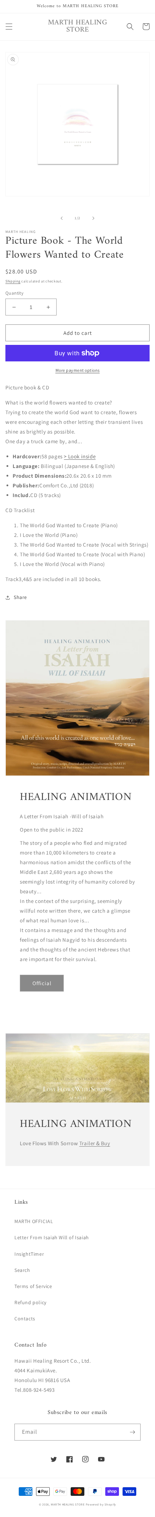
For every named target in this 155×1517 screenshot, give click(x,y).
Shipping (13, 281)
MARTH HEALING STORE (67, 1504)
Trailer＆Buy (94, 1143)
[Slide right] (93, 218)
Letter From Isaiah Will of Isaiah (51, 1237)
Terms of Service (33, 1286)
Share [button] (20, 597)
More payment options (78, 370)
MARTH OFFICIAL (33, 1221)
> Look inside (80, 456)
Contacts (24, 1318)
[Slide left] (62, 218)
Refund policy (30, 1302)
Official (42, 983)
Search (22, 1270)
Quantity (14, 293)
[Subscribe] (132, 1432)
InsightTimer (29, 1254)
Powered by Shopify (101, 1504)
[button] (9, 26)
